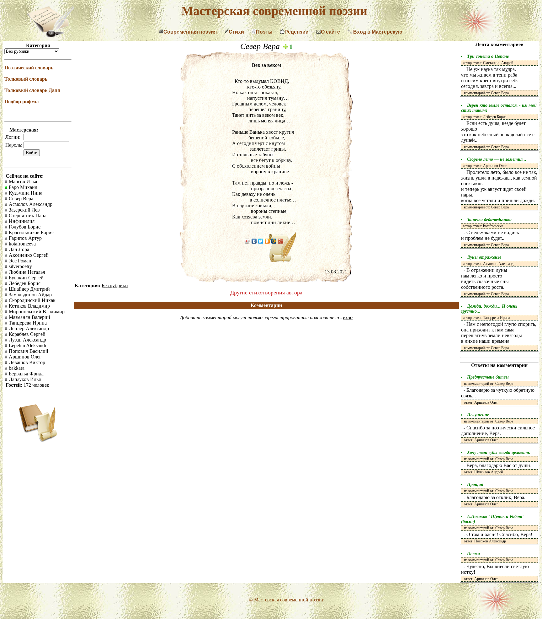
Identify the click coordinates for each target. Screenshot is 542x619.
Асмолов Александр (30, 204)
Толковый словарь (25, 79)
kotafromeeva (22, 243)
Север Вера (20, 198)
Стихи (236, 32)
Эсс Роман (19, 260)
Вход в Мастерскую (377, 32)
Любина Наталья (26, 272)
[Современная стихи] (50, 35)
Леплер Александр (28, 328)
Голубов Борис (24, 226)
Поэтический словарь (28, 67)
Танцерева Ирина (27, 323)
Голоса (473, 553)
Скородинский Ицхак (32, 300)
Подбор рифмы (21, 101)
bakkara (16, 368)
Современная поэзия (190, 32)
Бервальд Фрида (26, 373)
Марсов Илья (22, 181)
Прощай (475, 484)
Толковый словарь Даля (32, 90)
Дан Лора (18, 249)
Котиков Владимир (29, 306)
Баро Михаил (22, 187)
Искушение (478, 414)
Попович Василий (28, 351)
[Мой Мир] (274, 241)
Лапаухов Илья (24, 379)
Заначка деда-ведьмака (489, 219)
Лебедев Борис (24, 283)
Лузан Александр (27, 339)
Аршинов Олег (24, 356)
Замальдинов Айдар (30, 294)
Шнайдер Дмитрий (29, 289)
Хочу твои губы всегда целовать (498, 452)
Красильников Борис (31, 232)
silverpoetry (20, 266)
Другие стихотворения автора (266, 292)
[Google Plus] (280, 241)
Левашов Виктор (26, 362)
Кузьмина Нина (25, 193)
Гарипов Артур (25, 238)
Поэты (264, 32)
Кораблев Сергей (26, 334)
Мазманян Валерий (29, 317)
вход (348, 317)
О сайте (330, 32)
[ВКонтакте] (254, 241)
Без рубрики (115, 285)
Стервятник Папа (27, 215)
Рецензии (296, 32)
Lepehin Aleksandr (27, 345)
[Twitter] (261, 241)
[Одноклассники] (267, 241)
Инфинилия (21, 221)
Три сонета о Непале (488, 56)
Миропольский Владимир (36, 311)
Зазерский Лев (24, 210)
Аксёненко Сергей (28, 255)
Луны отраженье (484, 257)
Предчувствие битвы (488, 377)
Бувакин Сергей (26, 277)
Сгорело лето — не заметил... (496, 159)
